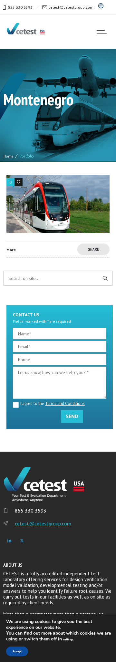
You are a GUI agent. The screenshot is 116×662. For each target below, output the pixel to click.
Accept (17, 651)
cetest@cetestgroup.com (70, 7)
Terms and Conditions (65, 403)
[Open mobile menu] (103, 31)
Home (8, 155)
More (11, 249)
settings (68, 639)
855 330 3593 (20, 7)
